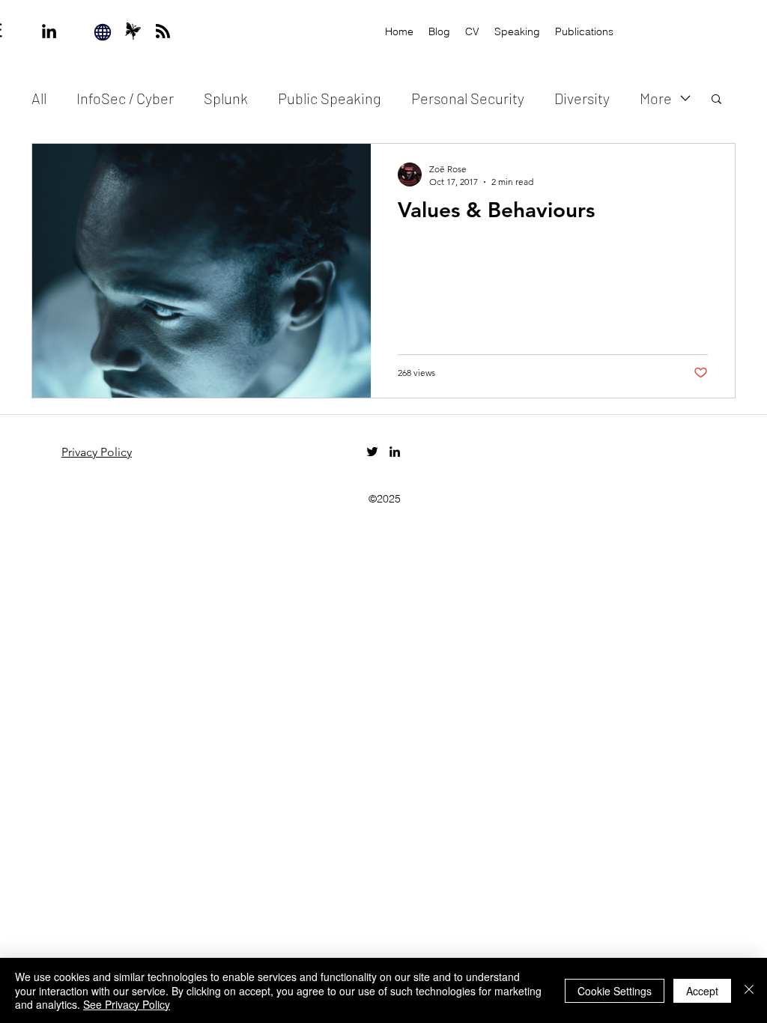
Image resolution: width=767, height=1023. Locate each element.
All (38, 98)
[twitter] (372, 451)
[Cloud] (133, 30)
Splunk (226, 98)
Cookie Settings (614, 990)
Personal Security (467, 98)
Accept (702, 990)
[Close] (749, 990)
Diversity (582, 98)
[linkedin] (49, 31)
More (656, 98)
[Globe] (103, 32)
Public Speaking (329, 98)
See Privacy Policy (126, 1004)
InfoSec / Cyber (125, 98)
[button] (716, 100)
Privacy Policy (96, 452)
